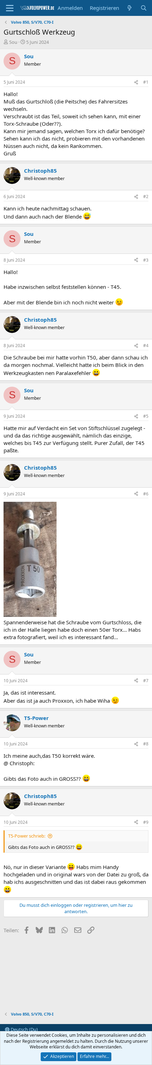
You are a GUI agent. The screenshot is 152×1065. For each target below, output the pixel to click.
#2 (145, 197)
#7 (145, 681)
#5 (145, 416)
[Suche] (144, 7)
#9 (145, 822)
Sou (13, 42)
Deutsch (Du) (24, 1029)
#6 (145, 494)
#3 (145, 260)
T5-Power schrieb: (26, 836)
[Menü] (9, 8)
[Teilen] (136, 82)
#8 (145, 744)
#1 (145, 82)
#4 (145, 346)
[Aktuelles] (129, 7)
